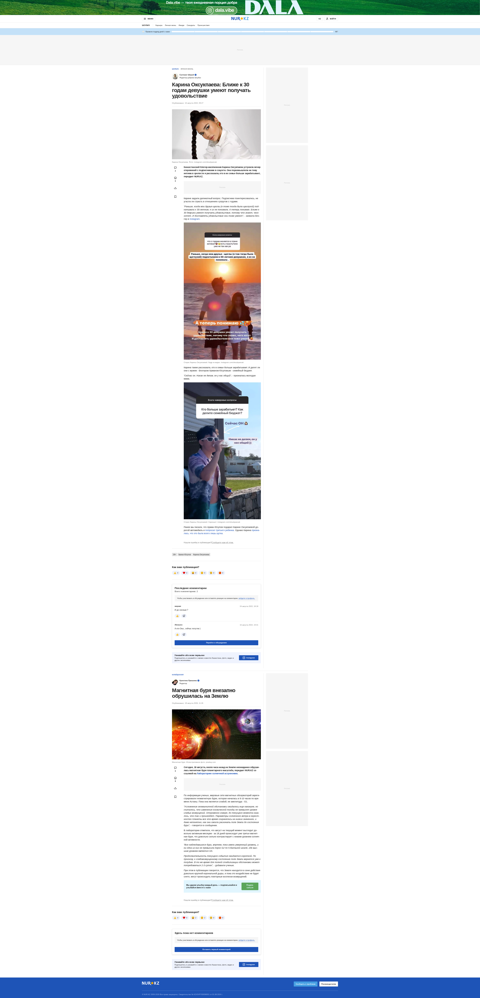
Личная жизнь (170, 25)
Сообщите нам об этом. (223, 543)
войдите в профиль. (247, 598)
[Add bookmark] (175, 196)
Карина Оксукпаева (201, 555)
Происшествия (204, 25)
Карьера (159, 25)
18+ (174, 555)
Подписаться (249, 886)
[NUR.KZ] (240, 19)
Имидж (181, 25)
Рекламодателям (328, 984)
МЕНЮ (150, 19)
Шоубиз (146, 25)
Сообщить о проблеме (306, 984)
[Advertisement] (240, 49)
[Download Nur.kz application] (240, 7)
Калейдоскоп (178, 675)
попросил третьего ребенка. (220, 530)
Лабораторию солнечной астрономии (217, 773)
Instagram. (195, 219)
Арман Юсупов (184, 555)
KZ (320, 19)
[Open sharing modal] (175, 188)
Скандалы (191, 25)
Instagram (250, 658)
